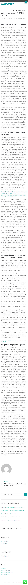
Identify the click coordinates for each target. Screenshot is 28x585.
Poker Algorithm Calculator (8, 513)
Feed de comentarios (6, 572)
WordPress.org (5, 574)
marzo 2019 (4, 543)
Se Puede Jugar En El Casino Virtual (10, 517)
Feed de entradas (5, 570)
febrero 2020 (4, 541)
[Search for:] (12, 494)
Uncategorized (5, 556)
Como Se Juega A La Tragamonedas (10, 520)
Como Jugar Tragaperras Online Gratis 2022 (12, 510)
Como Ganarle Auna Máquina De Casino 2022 (13, 507)
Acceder (3, 568)
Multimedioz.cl (21, 582)
